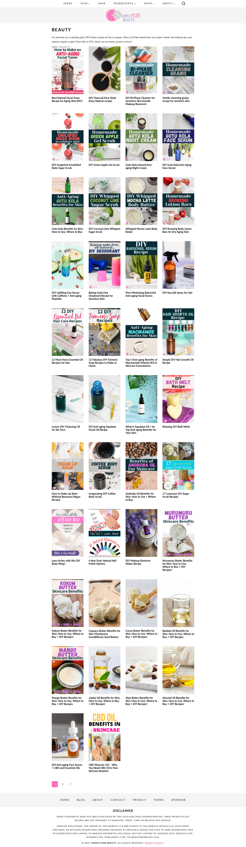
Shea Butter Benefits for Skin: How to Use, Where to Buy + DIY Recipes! (141, 701)
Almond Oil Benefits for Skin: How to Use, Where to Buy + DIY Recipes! (178, 701)
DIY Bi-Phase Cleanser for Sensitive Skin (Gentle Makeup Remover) (140, 101)
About (98, 800)
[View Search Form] (183, 4)
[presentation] (68, 70)
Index (68, 3)
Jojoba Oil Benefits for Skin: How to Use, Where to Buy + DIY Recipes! (104, 701)
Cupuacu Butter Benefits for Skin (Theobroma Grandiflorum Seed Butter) (104, 634)
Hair (101, 3)
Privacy (139, 800)
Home (65, 800)
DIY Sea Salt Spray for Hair (177, 293)
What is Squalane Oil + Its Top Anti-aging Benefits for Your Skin (141, 430)
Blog (81, 800)
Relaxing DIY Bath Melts (176, 427)
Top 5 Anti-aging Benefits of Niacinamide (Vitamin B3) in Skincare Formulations (141, 363)
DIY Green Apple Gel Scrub (104, 165)
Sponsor (178, 800)
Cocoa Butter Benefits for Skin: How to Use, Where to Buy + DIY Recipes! (141, 634)
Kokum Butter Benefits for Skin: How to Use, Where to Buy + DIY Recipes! (67, 634)
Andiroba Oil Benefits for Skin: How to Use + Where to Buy (141, 497)
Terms (159, 800)
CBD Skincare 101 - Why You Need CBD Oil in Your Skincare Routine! (103, 768)
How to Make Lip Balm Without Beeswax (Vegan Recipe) (66, 497)
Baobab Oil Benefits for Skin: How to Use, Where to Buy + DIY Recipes (178, 634)
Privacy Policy (154, 843)
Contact (118, 800)
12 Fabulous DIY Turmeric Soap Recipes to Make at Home (103, 363)
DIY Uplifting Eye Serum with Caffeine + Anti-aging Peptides (67, 296)
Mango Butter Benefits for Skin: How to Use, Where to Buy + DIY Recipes (67, 701)
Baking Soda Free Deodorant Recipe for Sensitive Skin (101, 296)
